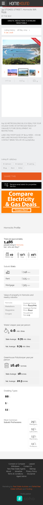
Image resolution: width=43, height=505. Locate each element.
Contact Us (28, 466)
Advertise (18, 471)
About (8, 471)
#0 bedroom (19, 164)
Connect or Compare (16, 464)
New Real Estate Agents (16, 469)
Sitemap (33, 469)
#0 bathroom (7, 164)
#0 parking (30, 164)
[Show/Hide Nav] (3, 3)
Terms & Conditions (15, 474)
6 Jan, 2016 (8, 33)
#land (12, 168)
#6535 (5, 168)
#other (20, 168)
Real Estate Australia (20, 486)
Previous (5, 54)
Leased (32, 464)
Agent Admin (21, 476)
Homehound (21, 3)
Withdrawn (15, 466)
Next (37, 54)
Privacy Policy (31, 471)
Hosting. (29, 489)
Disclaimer (31, 474)
